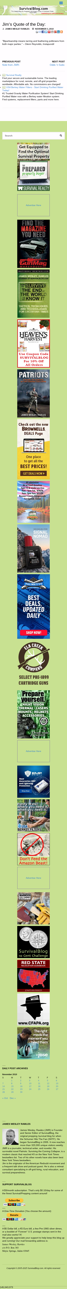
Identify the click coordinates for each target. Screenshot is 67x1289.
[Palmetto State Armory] (33, 606)
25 (39, 1089)
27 (57, 1089)
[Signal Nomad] (33, 548)
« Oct (5, 1098)
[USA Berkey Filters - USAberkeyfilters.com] (33, 815)
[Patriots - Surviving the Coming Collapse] (33, 393)
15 (12, 1086)
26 (48, 1089)
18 (39, 1086)
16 (21, 1086)
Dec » (13, 1098)
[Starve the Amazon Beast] (33, 849)
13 (57, 1083)
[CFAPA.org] (33, 1009)
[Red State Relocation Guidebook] (33, 976)
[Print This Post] (36, 32)
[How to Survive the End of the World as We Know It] (33, 293)
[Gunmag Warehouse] (33, 244)
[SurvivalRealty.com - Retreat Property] (33, 167)
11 (39, 1083)
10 (30, 1083)
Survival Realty (12, 75)
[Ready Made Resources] (33, 714)
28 (3, 1092)
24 (30, 1089)
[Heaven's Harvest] (33, 343)
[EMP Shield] (33, 782)
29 (12, 1092)
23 (21, 1089)
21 (3, 1089)
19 (48, 1086)
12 (48, 1083)
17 (30, 1086)
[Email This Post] (40, 32)
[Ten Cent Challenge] (33, 942)
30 (21, 1092)
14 (3, 1086)
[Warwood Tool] (33, 908)
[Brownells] (33, 449)
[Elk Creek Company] (33, 664)
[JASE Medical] (33, 1043)
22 (12, 1089)
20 (57, 1086)
